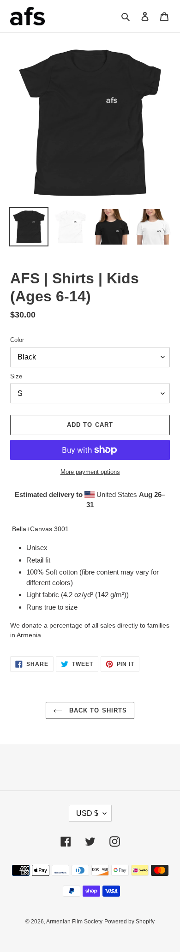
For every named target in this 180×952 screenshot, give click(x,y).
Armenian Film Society (74, 921)
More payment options (90, 471)
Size (16, 376)
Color (17, 339)
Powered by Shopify (129, 921)
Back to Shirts (97, 710)
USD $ (87, 813)
